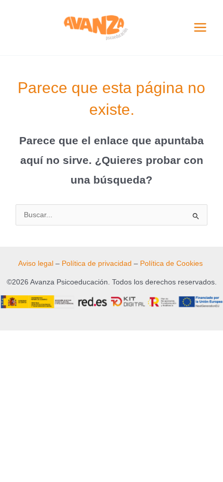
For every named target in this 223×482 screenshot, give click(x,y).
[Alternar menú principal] (200, 27)
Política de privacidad (97, 263)
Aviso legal (35, 263)
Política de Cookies (171, 263)
